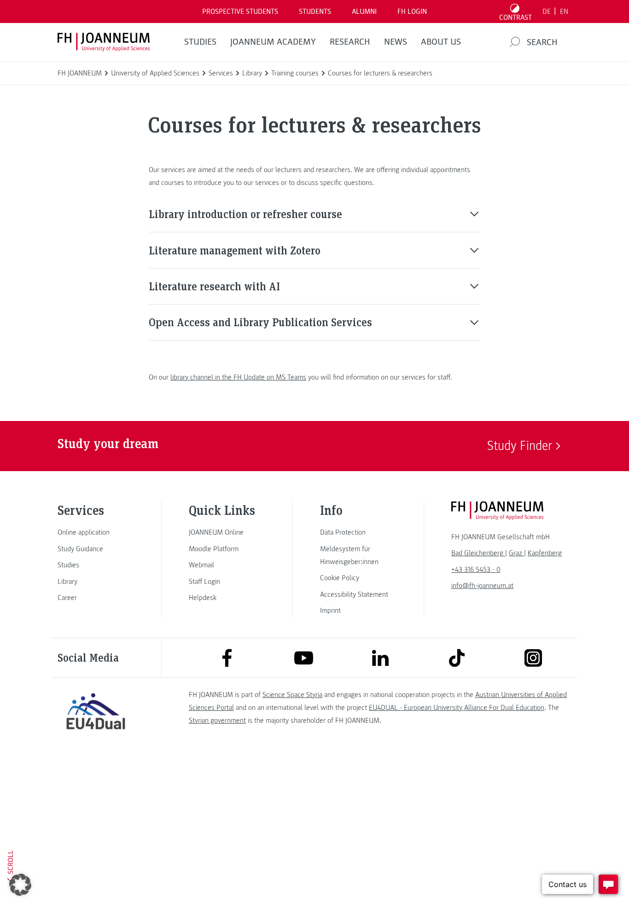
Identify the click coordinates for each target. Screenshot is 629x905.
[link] (96, 532)
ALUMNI (364, 11)
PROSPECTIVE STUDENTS (240, 11)
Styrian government (217, 720)
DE (546, 11)
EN (564, 11)
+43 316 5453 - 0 (476, 569)
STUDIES (200, 41)
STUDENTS (315, 11)
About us (441, 41)
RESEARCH (350, 41)
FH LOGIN (412, 11)
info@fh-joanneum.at (482, 585)
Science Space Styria (292, 694)
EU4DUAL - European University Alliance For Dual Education (456, 707)
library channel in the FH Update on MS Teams (238, 377)
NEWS (395, 41)
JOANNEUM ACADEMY (273, 41)
